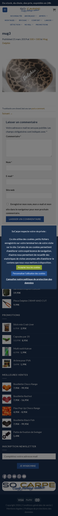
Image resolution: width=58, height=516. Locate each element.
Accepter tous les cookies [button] (29, 267)
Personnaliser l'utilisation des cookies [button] (29, 273)
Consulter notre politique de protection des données (29, 281)
